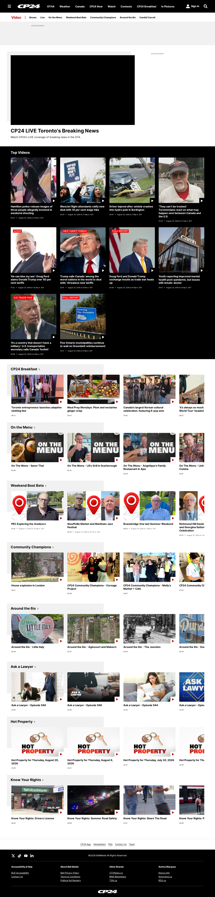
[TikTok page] (19, 855)
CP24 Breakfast (146, 6)
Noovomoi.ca (165, 876)
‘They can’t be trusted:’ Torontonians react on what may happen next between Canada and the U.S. (180, 211)
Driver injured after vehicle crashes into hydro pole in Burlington (131, 208)
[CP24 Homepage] (29, 6)
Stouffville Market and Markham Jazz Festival (90, 525)
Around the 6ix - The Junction (142, 647)
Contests (126, 6)
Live (42, 17)
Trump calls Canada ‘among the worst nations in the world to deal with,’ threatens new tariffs (80, 280)
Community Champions (103, 17)
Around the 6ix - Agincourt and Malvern (91, 647)
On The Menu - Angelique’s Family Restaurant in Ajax (144, 467)
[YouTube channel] (26, 855)
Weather (64, 6)
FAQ (110, 844)
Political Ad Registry (70, 880)
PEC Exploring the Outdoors (28, 523)
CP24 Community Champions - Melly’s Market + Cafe (147, 587)
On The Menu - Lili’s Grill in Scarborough (92, 465)
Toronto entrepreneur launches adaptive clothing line (36, 409)
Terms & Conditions (70, 876)
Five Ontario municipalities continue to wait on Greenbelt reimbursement (82, 344)
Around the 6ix (128, 17)
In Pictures (167, 6)
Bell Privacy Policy (69, 873)
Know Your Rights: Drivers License (32, 818)
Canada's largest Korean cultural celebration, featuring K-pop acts (143, 409)
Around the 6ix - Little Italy (27, 647)
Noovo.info (164, 873)
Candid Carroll (147, 17)
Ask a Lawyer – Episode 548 (28, 705)
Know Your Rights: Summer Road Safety (92, 818)
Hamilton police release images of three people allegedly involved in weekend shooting (31, 210)
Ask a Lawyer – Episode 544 (140, 705)
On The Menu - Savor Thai (27, 465)
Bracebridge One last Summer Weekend (148, 523)
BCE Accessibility (20, 873)
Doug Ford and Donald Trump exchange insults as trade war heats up (131, 280)
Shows (33, 17)
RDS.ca (162, 880)
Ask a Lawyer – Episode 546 (84, 705)
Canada (80, 6)
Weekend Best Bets (76, 17)
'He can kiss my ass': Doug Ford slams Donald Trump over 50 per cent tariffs (31, 280)
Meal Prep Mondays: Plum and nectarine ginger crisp (92, 409)
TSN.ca (113, 880)
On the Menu (55, 17)
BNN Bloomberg (117, 876)
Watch (112, 6)
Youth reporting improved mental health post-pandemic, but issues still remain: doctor (179, 280)
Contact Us (121, 844)
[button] (198, 395)
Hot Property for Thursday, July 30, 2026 (148, 760)
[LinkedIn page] (32, 855)
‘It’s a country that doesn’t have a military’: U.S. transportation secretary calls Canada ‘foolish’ (31, 346)
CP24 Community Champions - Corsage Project (92, 587)
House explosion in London (28, 585)
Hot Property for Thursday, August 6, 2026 (90, 762)
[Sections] (9, 6)
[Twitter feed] (13, 855)
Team (132, 844)
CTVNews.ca (116, 873)
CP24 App (85, 844)
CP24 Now (96, 6)
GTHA (50, 6)
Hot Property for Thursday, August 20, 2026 (35, 762)
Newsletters (99, 844)
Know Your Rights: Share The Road (145, 818)
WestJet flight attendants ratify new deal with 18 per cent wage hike (82, 208)
